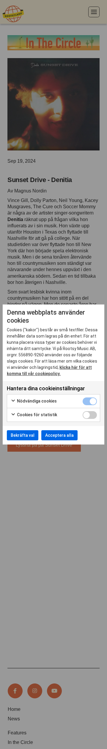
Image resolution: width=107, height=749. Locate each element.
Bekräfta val (22, 435)
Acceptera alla (59, 435)
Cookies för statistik (36, 414)
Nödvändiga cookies (36, 401)
